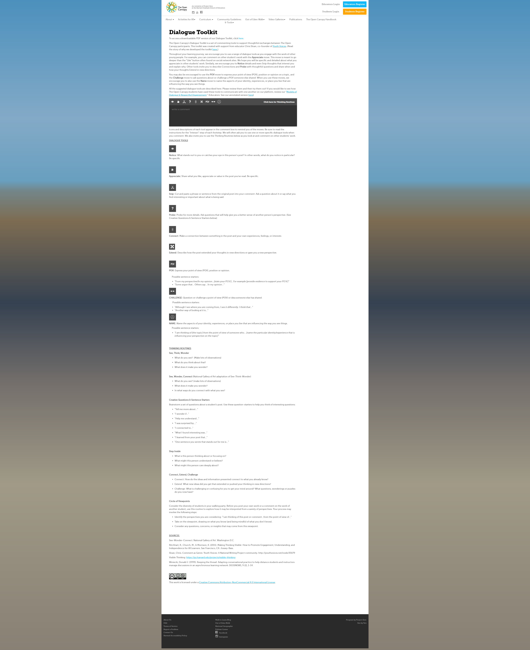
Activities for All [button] (186, 19)
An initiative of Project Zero (202, 6)
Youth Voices (279, 46)
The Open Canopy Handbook (321, 19)
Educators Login (331, 4)
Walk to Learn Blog (223, 620)
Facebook (223, 633)
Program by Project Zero (356, 620)
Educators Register (354, 4)
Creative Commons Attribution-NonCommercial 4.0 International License (237, 582)
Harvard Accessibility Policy (175, 636)
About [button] (169, 19)
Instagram (223, 637)
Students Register (355, 11)
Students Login (330, 11)
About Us (167, 620)
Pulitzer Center (221, 629)
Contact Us (168, 632)
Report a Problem (171, 629)
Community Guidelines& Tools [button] (229, 21)
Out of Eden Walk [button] (254, 19)
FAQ (165, 623)
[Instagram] (194, 13)
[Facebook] (202, 13)
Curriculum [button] (205, 19)
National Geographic (224, 626)
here (241, 38)
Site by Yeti (361, 623)
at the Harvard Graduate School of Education (208, 8)
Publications (295, 19)
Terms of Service (170, 626)
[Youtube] (198, 13)
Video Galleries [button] (276, 19)
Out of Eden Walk (222, 623)
